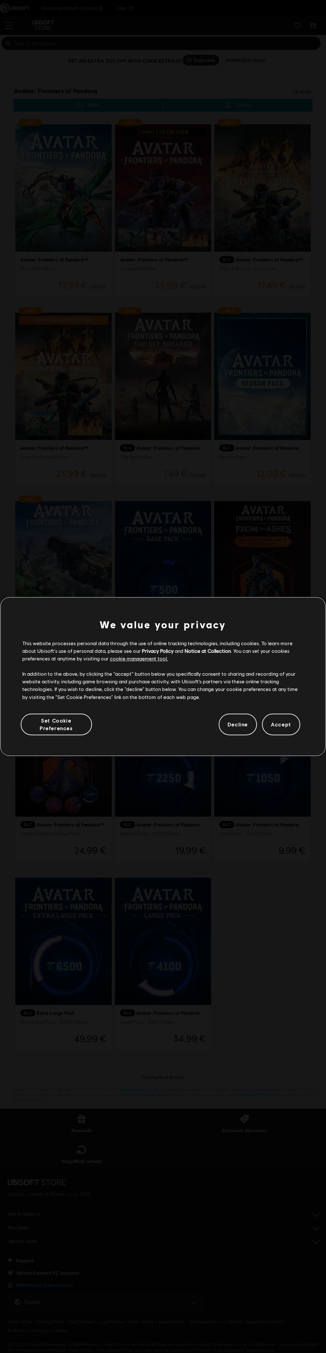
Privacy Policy (158, 651)
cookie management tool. (139, 658)
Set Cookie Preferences (56, 724)
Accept (281, 724)
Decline (238, 724)
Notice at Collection (208, 651)
